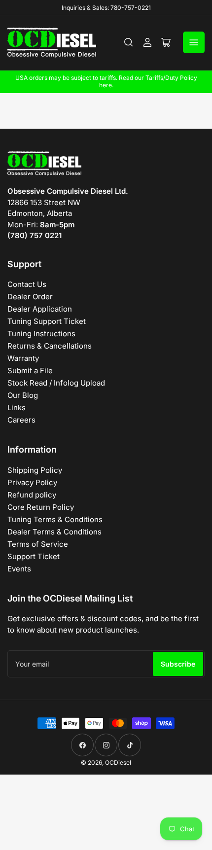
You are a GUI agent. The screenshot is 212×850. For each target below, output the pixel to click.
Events (19, 568)
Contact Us (26, 284)
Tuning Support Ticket (46, 321)
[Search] (129, 42)
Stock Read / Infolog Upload (56, 383)
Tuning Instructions (41, 333)
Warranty (23, 358)
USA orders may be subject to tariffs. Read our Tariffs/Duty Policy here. (106, 81)
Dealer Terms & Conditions (54, 531)
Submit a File (30, 370)
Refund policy (31, 494)
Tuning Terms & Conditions (55, 519)
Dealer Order (30, 296)
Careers (21, 420)
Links (16, 407)
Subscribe (178, 664)
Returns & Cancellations (49, 346)
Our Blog (22, 395)
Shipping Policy (34, 470)
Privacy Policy (32, 482)
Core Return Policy (40, 507)
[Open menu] (194, 42)
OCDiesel (118, 762)
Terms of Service (37, 544)
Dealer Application (39, 309)
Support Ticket (33, 556)
